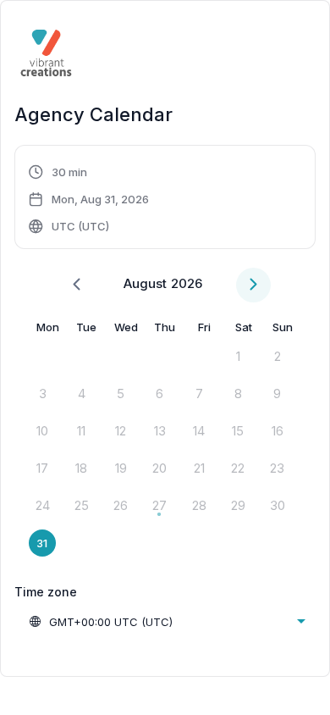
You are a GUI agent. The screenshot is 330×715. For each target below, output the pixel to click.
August (145, 283)
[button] (89, 199)
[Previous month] (76, 285)
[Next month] (253, 285)
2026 (186, 283)
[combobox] (166, 622)
